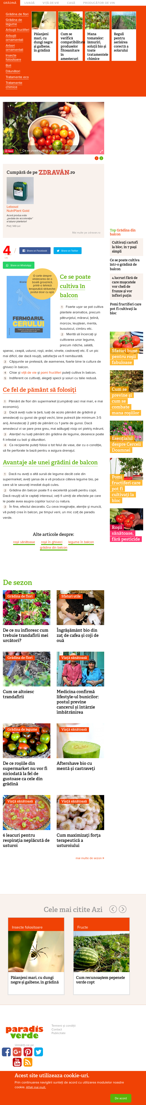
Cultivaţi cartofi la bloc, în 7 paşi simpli (125, 247)
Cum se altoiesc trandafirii (18, 694)
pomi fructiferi (51, 372)
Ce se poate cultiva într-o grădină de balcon (125, 264)
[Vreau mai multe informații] (28, 307)
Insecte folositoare (13, 57)
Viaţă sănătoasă (74, 657)
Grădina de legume (14, 22)
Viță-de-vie (51, 3)
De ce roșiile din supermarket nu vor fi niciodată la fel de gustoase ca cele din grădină (25, 773)
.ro (72, 172)
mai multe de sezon (89, 858)
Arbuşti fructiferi (17, 30)
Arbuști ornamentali (14, 37)
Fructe (82, 927)
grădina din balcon (53, 547)
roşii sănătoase (24, 542)
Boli (8, 65)
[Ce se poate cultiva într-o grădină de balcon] (53, 128)
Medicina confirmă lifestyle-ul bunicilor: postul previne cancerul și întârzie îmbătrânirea (78, 702)
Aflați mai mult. (36, 1087)
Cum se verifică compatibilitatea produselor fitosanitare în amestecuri (74, 46)
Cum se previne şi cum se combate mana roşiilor (125, 401)
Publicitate (59, 1033)
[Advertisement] (126, 159)
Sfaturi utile (71, 596)
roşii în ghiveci (51, 542)
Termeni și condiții (64, 1026)
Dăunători (13, 71)
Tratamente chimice (14, 85)
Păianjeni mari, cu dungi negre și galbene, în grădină (43, 42)
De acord (121, 1098)
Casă (71, 3)
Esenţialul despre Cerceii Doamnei (126, 444)
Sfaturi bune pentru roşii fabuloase (124, 356)
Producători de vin (99, 3)
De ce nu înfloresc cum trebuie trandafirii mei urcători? (25, 635)
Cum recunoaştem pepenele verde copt (100, 980)
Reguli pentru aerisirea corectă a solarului (121, 42)
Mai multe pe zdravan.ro (86, 232)
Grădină (10, 3)
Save (10, 150)
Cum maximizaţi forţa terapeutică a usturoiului (79, 840)
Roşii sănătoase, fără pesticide (126, 533)
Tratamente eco (17, 77)
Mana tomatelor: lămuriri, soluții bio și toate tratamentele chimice (97, 46)
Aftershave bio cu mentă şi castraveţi (76, 765)
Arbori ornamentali (14, 47)
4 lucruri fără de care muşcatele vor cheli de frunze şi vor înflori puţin (124, 287)
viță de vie (28, 372)
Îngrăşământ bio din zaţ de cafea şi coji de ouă (78, 635)
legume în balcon (81, 542)
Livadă (30, 3)
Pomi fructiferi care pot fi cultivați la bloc (125, 308)
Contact (57, 1029)
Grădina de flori (17, 14)
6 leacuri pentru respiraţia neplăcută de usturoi (26, 840)
